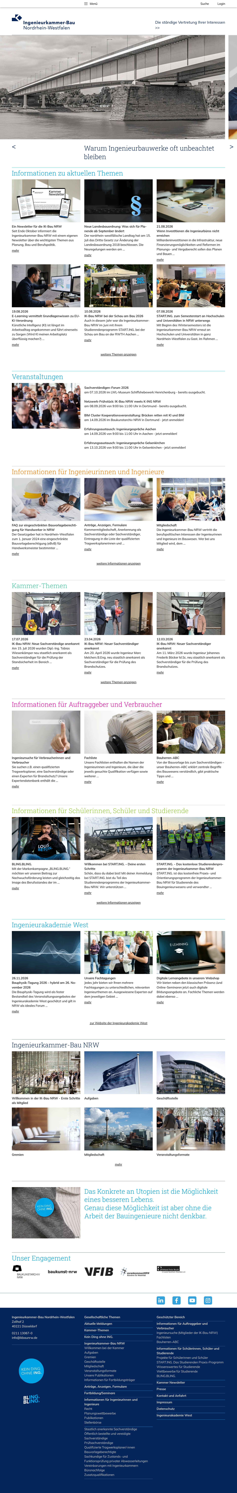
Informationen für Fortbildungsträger (109, 1380)
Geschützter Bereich (171, 1317)
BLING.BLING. (22, 864)
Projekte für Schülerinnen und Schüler (182, 1358)
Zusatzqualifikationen (99, 1475)
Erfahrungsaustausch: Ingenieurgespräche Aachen (120, 429)
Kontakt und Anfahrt (171, 1396)
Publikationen (93, 1418)
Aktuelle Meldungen (98, 1323)
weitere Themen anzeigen (118, 354)
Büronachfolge (94, 1470)
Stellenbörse (92, 1422)
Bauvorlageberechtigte (100, 1452)
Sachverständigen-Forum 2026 (106, 388)
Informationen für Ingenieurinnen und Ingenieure (111, 1402)
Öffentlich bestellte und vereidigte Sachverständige (107, 1436)
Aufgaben (91, 1098)
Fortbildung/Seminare (99, 1393)
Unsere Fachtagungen (100, 978)
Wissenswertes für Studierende (178, 1367)
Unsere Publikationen (99, 1375)
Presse (161, 1389)
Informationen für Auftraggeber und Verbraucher (182, 1326)
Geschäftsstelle (167, 1098)
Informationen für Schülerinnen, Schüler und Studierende (100, 810)
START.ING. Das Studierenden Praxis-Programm (190, 1362)
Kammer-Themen (39, 585)
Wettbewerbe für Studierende (177, 1371)
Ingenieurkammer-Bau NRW (55, 1044)
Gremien (18, 1155)
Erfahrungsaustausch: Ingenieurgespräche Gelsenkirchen (124, 443)
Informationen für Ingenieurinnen (64, 471)
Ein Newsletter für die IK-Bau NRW (37, 226)
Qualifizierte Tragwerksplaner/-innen (109, 1447)
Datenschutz (166, 1409)
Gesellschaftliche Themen (102, 1317)
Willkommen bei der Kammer (104, 1348)
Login (221, 4)
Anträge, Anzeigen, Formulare (105, 525)
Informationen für (39, 704)
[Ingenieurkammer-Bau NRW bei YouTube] (196, 1305)
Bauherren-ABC (168, 758)
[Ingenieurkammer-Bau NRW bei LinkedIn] (164, 1305)
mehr (15, 250)
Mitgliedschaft (167, 525)
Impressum (164, 1402)
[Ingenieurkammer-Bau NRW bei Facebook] (180, 1305)
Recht (88, 1409)
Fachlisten (164, 1337)
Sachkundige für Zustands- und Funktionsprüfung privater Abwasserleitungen (116, 1459)
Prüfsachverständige (98, 1443)
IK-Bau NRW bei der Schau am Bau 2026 (113, 316)
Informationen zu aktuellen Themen (67, 173)
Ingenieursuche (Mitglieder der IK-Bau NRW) (187, 1333)
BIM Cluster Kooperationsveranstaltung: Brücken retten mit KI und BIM (134, 415)
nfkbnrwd (24, 1338)
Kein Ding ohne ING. (98, 1337)
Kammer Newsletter (171, 1382)
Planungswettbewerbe (100, 1413)
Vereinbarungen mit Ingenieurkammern (111, 1465)
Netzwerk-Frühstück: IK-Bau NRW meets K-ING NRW (122, 401)
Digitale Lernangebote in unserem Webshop (188, 978)
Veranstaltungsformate (173, 1155)
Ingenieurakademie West (50, 924)
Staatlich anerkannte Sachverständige (110, 1429)
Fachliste (90, 758)
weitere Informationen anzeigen (119, 563)
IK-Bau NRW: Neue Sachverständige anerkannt (45, 644)
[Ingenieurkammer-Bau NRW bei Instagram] (212, 1305)
